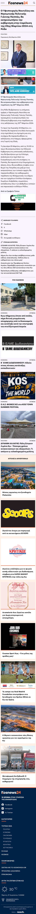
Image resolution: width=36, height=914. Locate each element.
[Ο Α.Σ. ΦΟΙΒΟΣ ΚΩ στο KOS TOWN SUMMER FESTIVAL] (18, 385)
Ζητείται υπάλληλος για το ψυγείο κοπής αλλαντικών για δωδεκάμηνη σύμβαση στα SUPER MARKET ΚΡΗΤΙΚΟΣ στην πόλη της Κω (17, 572)
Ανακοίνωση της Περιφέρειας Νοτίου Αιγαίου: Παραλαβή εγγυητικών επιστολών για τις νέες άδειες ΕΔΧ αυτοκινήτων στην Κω (18, 265)
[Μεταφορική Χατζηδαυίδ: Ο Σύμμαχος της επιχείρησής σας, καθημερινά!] (18, 759)
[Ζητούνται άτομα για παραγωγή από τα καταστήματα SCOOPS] (18, 514)
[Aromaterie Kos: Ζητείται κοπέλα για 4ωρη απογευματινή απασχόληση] (18, 595)
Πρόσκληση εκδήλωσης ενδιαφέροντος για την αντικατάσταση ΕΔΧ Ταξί (17, 271)
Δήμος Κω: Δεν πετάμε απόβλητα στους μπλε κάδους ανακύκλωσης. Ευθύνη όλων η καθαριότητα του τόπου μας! (18, 257)
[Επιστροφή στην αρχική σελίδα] (18, 3)
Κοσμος (5, 854)
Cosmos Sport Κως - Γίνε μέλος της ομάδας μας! (17, 654)
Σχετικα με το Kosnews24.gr (14, 867)
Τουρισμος (7, 838)
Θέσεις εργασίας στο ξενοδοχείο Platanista (16, 493)
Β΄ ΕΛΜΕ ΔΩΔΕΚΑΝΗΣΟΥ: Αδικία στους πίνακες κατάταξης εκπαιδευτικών (16, 365)
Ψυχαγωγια (7, 841)
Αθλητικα (6, 844)
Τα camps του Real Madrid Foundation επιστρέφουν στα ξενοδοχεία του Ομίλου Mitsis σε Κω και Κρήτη (16, 695)
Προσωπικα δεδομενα (11, 871)
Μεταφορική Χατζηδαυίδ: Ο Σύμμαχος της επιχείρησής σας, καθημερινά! (16, 779)
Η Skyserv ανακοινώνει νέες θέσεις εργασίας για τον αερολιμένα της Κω (17, 738)
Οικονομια (7, 835)
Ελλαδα (5, 851)
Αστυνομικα (8, 847)
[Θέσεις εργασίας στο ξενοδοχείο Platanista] (18, 475)
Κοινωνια (4, 313)
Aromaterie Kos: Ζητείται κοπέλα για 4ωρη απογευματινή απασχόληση (16, 615)
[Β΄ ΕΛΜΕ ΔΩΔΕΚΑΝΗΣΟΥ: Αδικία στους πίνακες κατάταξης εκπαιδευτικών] (18, 344)
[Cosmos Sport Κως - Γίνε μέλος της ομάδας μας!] (18, 636)
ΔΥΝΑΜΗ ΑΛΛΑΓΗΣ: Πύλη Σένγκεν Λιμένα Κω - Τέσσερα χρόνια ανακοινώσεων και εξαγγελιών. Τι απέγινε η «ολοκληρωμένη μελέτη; (17, 248)
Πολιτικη (4, 34)
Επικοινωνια (7, 874)
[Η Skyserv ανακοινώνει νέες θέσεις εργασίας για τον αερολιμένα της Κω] (18, 718)
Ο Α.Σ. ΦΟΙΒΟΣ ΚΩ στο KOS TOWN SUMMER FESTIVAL (17, 405)
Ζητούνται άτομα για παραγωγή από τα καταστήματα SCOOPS (16, 531)
